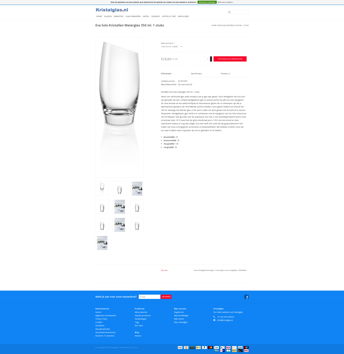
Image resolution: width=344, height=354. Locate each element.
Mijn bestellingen (181, 315)
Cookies (98, 322)
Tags (137, 322)
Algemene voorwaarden (105, 315)
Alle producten (141, 312)
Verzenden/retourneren (105, 332)
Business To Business (104, 335)
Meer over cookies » (225, 2)
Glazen (108, 16)
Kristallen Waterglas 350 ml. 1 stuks (233, 25)
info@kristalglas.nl (225, 320)
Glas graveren (133, 16)
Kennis (98, 312)
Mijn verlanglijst (181, 322)
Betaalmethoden (102, 329)
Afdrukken (243, 270)
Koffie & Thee (169, 16)
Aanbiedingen (140, 319)
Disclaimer (100, 325)
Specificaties (196, 73)
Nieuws (138, 335)
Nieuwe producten (143, 315)
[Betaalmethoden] (180, 347)
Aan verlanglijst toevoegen (204, 270)
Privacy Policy (101, 319)
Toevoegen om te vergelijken (226, 270)
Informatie (166, 73)
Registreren (179, 312)
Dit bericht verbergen (207, 2)
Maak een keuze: (168, 43)
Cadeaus (155, 16)
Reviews (225, 73)
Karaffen (118, 16)
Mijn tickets (179, 319)
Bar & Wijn (183, 16)
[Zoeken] (228, 12)
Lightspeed (134, 347)
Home (99, 16)
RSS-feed (139, 325)
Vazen (146, 16)
